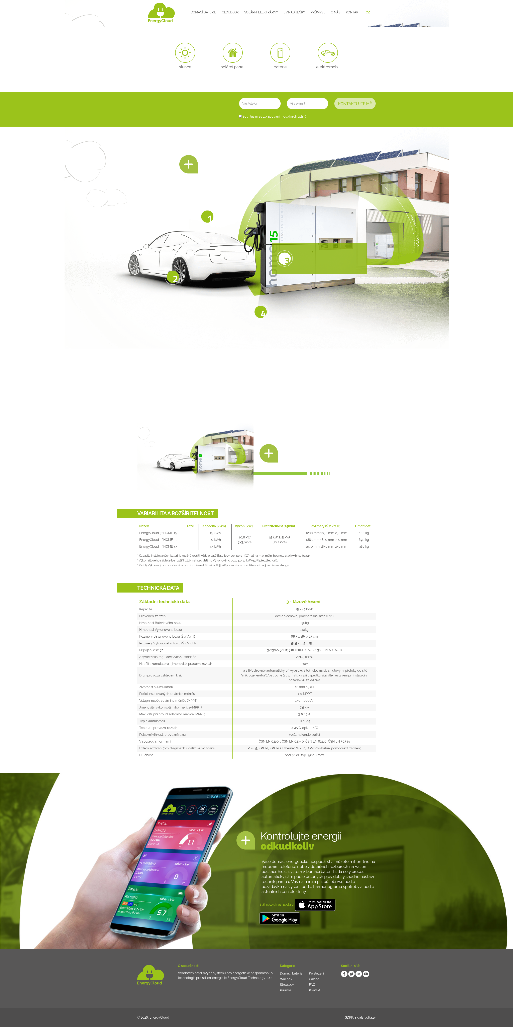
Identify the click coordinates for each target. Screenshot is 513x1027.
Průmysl (318, 12)
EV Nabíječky (294, 12)
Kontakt (353, 12)
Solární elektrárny (261, 12)
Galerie (314, 979)
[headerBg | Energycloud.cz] (153, 12)
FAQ (312, 985)
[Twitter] (351, 974)
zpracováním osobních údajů (284, 116)
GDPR (349, 1017)
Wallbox (286, 979)
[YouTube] (366, 974)
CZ (368, 12)
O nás (335, 12)
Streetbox (287, 985)
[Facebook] (344, 974)
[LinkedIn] (358, 974)
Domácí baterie (203, 12)
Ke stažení (316, 973)
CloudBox (230, 12)
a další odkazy (365, 1017)
